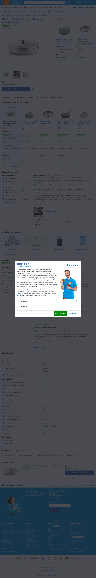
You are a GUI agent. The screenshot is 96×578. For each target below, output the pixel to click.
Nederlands (72, 265)
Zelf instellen (73, 313)
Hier (18, 295)
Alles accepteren (60, 313)
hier (28, 290)
